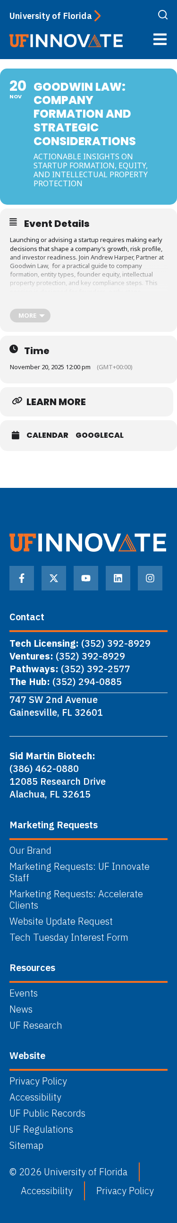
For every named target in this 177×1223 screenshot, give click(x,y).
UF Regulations (41, 1129)
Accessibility (35, 1097)
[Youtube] (86, 578)
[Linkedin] (118, 578)
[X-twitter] (54, 578)
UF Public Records (47, 1113)
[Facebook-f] (21, 578)
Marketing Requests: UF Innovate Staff (79, 872)
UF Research (35, 1025)
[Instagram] (150, 578)
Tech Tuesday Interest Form (68, 937)
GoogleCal (100, 435)
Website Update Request (61, 921)
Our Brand (30, 850)
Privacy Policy (38, 1081)
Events (23, 993)
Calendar (47, 435)
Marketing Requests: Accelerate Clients (76, 899)
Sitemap (26, 1145)
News (21, 1009)
